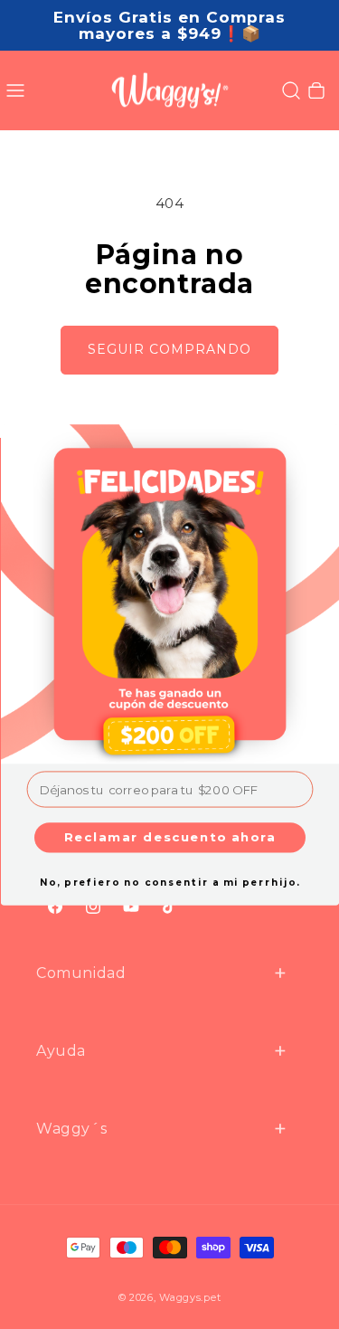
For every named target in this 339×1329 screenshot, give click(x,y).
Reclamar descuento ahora (169, 837)
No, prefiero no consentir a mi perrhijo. (169, 882)
